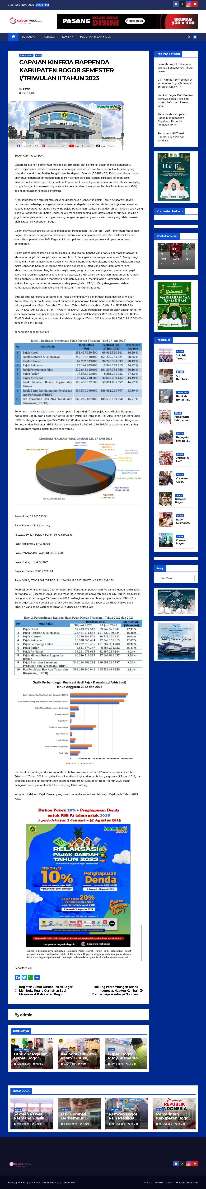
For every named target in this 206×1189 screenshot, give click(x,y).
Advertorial (26, 55)
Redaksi (49, 36)
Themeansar (68, 1182)
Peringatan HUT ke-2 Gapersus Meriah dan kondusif (171, 137)
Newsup (54, 1182)
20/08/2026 (71, 1124)
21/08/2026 (23, 1124)
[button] (189, 36)
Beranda (28, 36)
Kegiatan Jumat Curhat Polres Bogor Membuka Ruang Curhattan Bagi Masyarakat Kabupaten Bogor (46, 990)
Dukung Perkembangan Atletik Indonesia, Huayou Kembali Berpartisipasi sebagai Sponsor (115, 990)
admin (26, 88)
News (38, 55)
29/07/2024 (175, 243)
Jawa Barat (182, 392)
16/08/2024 (163, 243)
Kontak (67, 36)
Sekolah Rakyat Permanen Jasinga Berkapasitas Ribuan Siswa (175, 67)
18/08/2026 (166, 1124)
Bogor (18, 1050)
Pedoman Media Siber (95, 36)
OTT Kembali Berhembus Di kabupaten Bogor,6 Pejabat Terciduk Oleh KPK (175, 83)
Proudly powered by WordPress (24, 1182)
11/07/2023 (188, 243)
